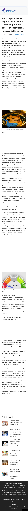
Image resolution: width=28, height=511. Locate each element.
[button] (20, 11)
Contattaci (18, 501)
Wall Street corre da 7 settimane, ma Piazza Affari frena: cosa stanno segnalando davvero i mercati (15, 462)
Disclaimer (15, 483)
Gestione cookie (24, 509)
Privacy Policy (9, 483)
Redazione (20, 483)
